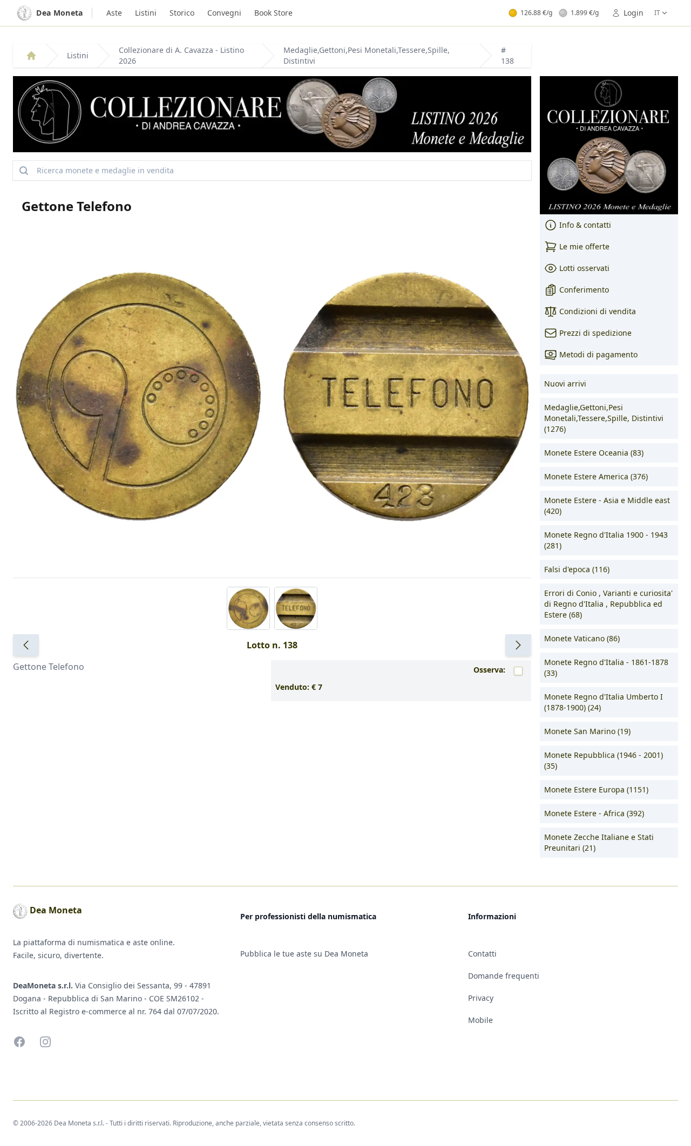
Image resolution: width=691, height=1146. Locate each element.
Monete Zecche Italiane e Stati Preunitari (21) (599, 842)
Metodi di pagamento (598, 354)
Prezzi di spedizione (595, 333)
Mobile (480, 1020)
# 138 (507, 55)
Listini (146, 13)
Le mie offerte (584, 246)
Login (633, 13)
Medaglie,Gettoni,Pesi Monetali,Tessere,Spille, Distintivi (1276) (603, 418)
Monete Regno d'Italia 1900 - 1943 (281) (606, 540)
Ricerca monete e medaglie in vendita (105, 170)
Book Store (273, 13)
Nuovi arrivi (565, 383)
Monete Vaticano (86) (582, 638)
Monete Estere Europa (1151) (596, 789)
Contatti (482, 953)
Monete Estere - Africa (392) (594, 813)
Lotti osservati (584, 268)
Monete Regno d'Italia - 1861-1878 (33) (606, 667)
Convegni (224, 13)
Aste (114, 13)
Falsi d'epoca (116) (576, 569)
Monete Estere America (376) (596, 476)
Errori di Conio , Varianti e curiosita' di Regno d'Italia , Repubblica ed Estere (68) (608, 604)
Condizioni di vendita (597, 311)
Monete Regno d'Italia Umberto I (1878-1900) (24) (603, 702)
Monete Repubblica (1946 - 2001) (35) (603, 760)
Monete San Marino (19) (587, 731)
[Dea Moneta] (31, 55)
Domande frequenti (503, 976)
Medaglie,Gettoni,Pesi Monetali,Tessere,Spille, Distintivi (366, 55)
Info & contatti (585, 225)
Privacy (480, 998)
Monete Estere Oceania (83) (593, 452)
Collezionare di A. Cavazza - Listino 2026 (181, 55)
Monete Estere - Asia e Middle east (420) (607, 505)
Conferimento (584, 289)
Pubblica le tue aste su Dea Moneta (304, 953)
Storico (182, 13)
